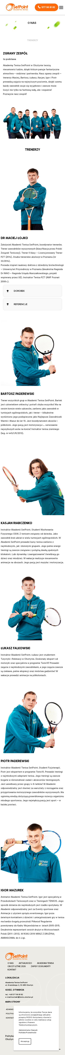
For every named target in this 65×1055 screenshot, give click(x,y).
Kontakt (12, 970)
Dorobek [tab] (19, 290)
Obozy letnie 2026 (17, 966)
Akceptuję (25, 1041)
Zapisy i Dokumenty (40, 966)
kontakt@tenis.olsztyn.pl (22, 997)
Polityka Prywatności (27, 1032)
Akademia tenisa (45, 963)
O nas (11, 963)
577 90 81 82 (48, 7)
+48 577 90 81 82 (16, 994)
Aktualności (25, 963)
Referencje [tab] (20, 304)
